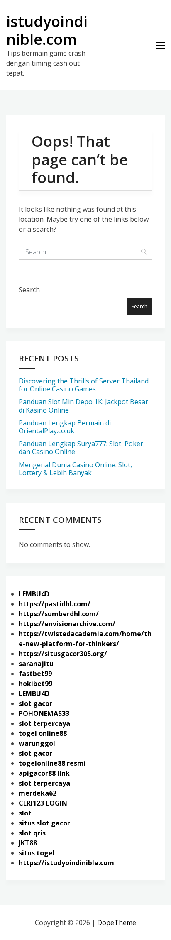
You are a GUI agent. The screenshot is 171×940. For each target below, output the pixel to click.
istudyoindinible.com (47, 30)
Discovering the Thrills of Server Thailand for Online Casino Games (84, 384)
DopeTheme (116, 922)
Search (29, 289)
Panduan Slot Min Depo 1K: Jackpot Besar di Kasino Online (83, 405)
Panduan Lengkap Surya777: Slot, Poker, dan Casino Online (82, 447)
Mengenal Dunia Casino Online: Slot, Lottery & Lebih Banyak (75, 468)
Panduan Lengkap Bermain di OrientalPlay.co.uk (65, 426)
